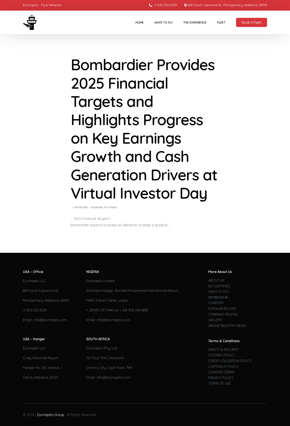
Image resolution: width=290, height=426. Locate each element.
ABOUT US (216, 280)
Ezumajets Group (50, 415)
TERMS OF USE (219, 383)
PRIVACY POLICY (221, 378)
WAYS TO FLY (218, 292)
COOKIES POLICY (221, 355)
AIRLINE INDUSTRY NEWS (227, 325)
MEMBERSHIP (218, 297)
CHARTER (215, 303)
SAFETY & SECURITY (223, 349)
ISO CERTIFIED (219, 286)
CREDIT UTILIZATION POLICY (229, 361)
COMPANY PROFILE (223, 314)
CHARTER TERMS (221, 372)
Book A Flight (251, 22)
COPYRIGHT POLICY (223, 366)
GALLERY (215, 320)
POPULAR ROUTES (222, 308)
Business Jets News (104, 207)
